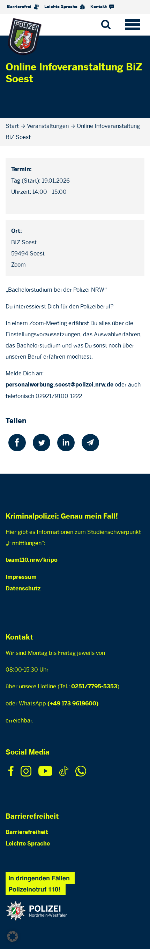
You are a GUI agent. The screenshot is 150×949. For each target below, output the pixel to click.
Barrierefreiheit (27, 832)
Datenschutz (23, 588)
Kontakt (99, 7)
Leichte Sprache (61, 7)
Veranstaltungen (48, 126)
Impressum (21, 577)
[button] (12, 936)
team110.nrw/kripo (32, 560)
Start (12, 126)
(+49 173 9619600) (72, 703)
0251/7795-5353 (94, 686)
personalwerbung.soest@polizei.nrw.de (59, 385)
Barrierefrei (19, 7)
